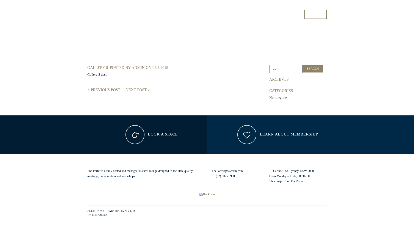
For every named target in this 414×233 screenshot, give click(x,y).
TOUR (237, 14)
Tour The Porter (294, 181)
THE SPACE (216, 14)
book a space (162, 134)
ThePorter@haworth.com (227, 171)
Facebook (297, 213)
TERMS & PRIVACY (119, 214)
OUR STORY (290, 14)
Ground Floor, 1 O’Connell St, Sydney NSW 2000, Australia (270, 6)
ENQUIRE (315, 14)
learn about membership (288, 134)
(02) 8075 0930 (225, 176)
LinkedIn (312, 213)
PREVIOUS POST (105, 90)
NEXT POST (137, 90)
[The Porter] (118, 12)
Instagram (305, 213)
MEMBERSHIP (261, 14)
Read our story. (145, 176)
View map (275, 181)
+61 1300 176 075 (317, 6)
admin (138, 67)
